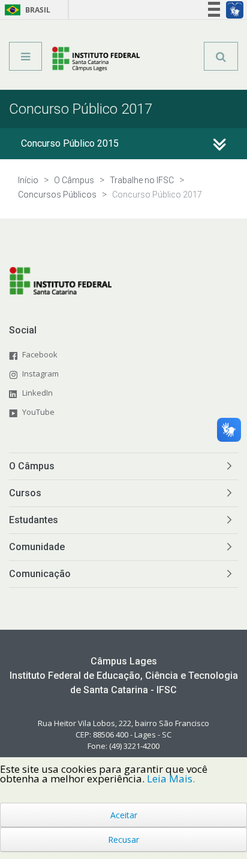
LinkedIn (37, 392)
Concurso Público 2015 (70, 143)
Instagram (40, 373)
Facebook (40, 354)
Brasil (25, 10)
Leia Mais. (171, 778)
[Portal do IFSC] (96, 60)
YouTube (38, 411)
